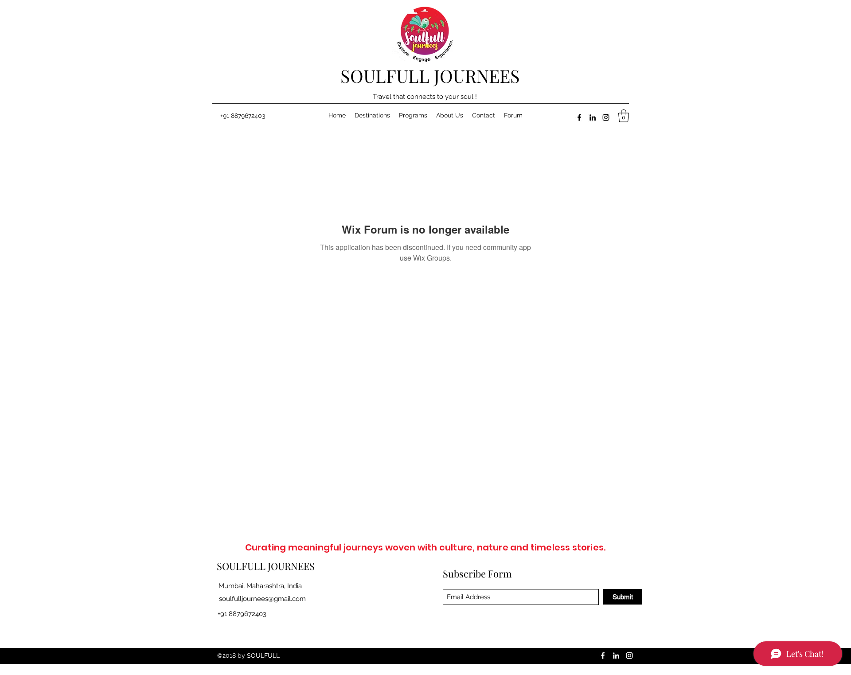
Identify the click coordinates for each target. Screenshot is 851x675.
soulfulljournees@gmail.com (262, 599)
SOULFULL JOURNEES (430, 75)
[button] (623, 115)
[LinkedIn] (592, 117)
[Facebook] (579, 117)
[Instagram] (605, 117)
